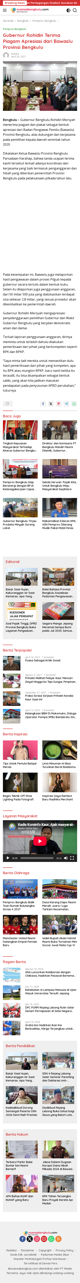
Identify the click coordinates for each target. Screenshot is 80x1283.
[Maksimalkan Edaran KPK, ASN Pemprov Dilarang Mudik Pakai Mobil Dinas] (59, 507)
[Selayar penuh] (72, 858)
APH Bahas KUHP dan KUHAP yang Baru (19, 1197)
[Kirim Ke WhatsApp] (74, 404)
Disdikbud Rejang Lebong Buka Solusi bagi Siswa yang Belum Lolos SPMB (58, 1111)
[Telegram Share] (66, 404)
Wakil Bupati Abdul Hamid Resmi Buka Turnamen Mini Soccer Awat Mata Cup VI (59, 941)
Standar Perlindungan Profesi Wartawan (40, 1259)
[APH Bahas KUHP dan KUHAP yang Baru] (22, 1184)
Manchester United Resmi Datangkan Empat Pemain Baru (20, 941)
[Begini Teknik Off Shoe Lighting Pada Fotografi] (20, 782)
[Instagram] (37, 1239)
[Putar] (8, 858)
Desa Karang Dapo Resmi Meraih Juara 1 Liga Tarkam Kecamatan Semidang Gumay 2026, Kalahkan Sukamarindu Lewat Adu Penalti (59, 906)
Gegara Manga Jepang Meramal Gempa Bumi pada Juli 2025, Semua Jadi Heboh (57, 627)
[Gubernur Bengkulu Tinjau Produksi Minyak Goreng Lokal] (20, 507)
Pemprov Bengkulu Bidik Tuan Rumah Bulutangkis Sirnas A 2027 (19, 906)
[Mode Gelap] (68, 10)
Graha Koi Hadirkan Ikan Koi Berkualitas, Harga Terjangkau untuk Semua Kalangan (49, 1026)
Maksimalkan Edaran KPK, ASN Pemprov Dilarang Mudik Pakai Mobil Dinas (59, 524)
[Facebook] (22, 1239)
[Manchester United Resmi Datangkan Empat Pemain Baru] (20, 924)
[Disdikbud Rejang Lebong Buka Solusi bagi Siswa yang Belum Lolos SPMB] (58, 1095)
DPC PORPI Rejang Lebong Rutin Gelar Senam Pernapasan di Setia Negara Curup (49, 1009)
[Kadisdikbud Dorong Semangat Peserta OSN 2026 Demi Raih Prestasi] (22, 1095)
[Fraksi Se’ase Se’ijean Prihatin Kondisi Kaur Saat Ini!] (11, 698)
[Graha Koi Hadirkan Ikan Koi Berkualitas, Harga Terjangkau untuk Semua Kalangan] (11, 1028)
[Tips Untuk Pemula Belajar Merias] (20, 750)
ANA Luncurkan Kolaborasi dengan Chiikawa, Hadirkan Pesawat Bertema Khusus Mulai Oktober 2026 (49, 973)
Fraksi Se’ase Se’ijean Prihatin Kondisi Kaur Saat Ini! (49, 697)
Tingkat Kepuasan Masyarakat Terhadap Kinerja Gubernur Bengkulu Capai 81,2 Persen (20, 447)
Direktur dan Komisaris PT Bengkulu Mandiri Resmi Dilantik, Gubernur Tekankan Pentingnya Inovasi (59, 447)
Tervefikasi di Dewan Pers (40, 1263)
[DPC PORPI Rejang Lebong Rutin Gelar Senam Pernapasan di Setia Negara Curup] (11, 1010)
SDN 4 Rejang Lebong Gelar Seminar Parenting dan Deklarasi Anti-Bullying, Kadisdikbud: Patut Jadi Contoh (58, 1077)
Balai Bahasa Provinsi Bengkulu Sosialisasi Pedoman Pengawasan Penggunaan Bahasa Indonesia (57, 593)
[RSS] (58, 1239)
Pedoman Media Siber (55, 1254)
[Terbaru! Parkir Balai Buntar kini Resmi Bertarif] (22, 1149)
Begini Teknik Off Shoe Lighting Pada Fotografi (18, 797)
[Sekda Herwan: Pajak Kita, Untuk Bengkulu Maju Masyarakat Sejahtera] (59, 469)
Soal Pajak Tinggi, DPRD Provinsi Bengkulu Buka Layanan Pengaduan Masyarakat (21, 627)
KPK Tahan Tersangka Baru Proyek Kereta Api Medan (57, 1199)
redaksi (15, 54)
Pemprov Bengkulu (14, 29)
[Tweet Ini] (51, 404)
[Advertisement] (40, 226)
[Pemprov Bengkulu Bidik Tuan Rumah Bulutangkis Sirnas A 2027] (20, 889)
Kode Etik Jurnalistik (23, 1254)
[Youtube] (44, 1239)
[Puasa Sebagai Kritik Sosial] (11, 663)
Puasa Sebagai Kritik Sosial (42, 660)
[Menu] (5, 10)
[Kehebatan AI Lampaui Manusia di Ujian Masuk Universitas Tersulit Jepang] (11, 992)
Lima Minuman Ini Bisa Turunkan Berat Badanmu (59, 765)
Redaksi (11, 1250)
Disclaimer (27, 1250)
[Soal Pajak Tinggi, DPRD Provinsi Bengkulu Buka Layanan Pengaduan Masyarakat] (22, 611)
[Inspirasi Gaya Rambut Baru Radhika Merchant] (59, 782)
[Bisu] (66, 858)
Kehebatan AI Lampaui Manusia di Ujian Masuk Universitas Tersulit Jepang (50, 991)
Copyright (45, 1250)
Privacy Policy (64, 1250)
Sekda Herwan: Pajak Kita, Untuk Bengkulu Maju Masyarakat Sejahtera (59, 485)
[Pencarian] (75, 10)
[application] (40, 841)
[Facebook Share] (43, 404)
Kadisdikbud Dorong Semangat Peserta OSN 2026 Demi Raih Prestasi (21, 1111)
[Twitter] (30, 1239)
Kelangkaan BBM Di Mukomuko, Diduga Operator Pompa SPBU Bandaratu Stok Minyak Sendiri (50, 715)
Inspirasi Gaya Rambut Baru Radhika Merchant (57, 797)
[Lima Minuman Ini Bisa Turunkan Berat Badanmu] (59, 750)
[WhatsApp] (51, 1239)
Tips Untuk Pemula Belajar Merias (20, 765)
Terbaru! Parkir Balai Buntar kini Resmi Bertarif (19, 1165)
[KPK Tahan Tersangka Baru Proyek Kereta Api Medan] (58, 1184)
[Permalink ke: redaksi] (6, 55)
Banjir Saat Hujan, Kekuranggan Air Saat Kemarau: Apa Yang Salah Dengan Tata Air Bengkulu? (20, 593)
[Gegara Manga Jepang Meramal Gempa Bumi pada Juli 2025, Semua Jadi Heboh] (58, 611)
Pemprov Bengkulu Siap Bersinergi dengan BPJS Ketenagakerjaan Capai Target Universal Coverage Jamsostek (18, 485)
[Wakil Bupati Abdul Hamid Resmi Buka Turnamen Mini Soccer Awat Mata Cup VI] (59, 924)
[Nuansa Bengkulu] (29, 10)
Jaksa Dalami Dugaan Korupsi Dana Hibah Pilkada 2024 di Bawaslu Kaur (58, 1165)
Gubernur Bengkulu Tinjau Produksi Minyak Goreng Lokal (20, 524)
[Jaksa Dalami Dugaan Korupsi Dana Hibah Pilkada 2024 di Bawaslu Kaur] (58, 1149)
